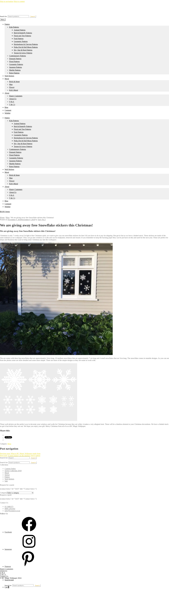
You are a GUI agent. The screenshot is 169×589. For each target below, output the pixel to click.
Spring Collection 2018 (13, 471)
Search (32, 16)
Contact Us (4, 576)
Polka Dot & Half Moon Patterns (26, 47)
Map (11, 84)
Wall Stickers (9, 76)
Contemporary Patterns (17, 56)
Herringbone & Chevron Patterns (26, 44)
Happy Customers (15, 96)
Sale (6, 481)
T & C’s (12, 104)
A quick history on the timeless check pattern (20, 456)
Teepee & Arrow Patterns (23, 53)
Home (2, 218)
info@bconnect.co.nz (12, 511)
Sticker (7, 475)
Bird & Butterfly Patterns (23, 33)
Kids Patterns (14, 27)
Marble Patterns (15, 70)
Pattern (7, 24)
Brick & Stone (14, 82)
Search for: (3, 16)
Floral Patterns (14, 61)
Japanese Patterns (15, 67)
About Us (12, 99)
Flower (11, 87)
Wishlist (7, 113)
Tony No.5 (42, 220)
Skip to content (19, 1)
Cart (7, 587)
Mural (7, 79)
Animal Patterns (19, 30)
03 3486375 (9, 507)
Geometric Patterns (21, 41)
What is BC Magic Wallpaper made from (20, 454)
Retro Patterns (14, 73)
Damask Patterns (15, 59)
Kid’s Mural (13, 90)
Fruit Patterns (18, 39)
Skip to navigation (6, 1)
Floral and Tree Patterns (22, 36)
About (7, 93)
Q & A (11, 102)
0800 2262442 (10, 509)
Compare (8, 110)
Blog (6, 107)
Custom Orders (10, 469)
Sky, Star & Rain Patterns (23, 50)
